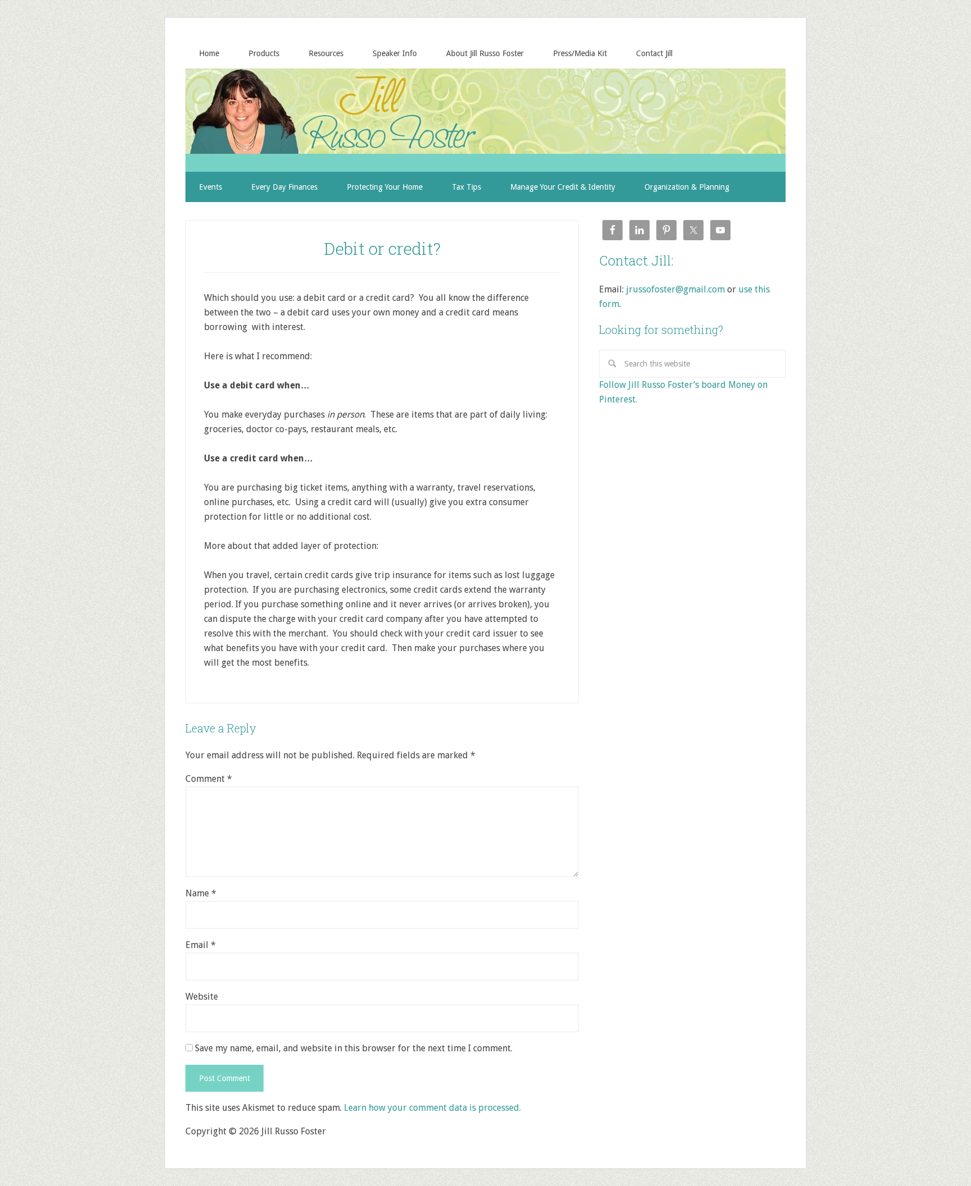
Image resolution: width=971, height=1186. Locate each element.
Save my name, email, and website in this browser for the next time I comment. (353, 1048)
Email (200, 945)
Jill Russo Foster (485, 111)
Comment (208, 778)
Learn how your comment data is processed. (432, 1107)
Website (201, 996)
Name (200, 893)
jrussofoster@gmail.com (675, 289)
